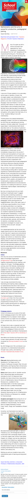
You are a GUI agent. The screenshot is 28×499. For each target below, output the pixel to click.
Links (2, 472)
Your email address (6, 489)
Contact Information (6, 471)
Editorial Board (4, 469)
